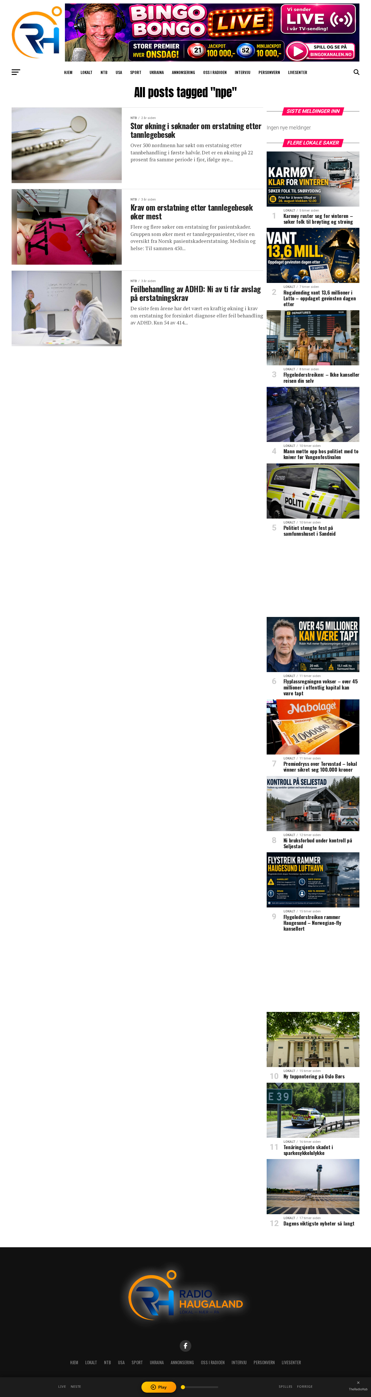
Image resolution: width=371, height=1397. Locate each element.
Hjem (68, 72)
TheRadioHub (358, 1389)
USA (119, 72)
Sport (135, 72)
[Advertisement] (313, 579)
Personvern (269, 72)
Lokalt (86, 72)
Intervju (242, 72)
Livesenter (297, 72)
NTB (104, 72)
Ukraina (157, 72)
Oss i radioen (215, 72)
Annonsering (183, 72)
